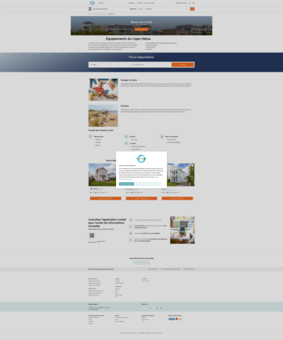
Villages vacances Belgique (94, 285)
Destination (132, 3)
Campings (117, 278)
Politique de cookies (150, 332)
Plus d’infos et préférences (141, 262)
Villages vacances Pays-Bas (94, 281)
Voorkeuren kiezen (154, 184)
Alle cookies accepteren (126, 184)
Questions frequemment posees (121, 317)
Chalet (116, 290)
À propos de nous (145, 319)
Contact (116, 319)
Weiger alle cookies (141, 184)
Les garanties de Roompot (93, 317)
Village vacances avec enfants (94, 292)
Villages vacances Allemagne (94, 283)
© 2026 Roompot (159, 332)
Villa (116, 297)
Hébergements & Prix (141, 29)
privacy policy (128, 179)
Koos (143, 321)
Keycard (90, 319)
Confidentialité (141, 332)
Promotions (140, 3)
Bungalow (117, 288)
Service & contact (149, 3)
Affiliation (143, 317)
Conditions (90, 323)
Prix (192, 9)
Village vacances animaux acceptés (95, 290)
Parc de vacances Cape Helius (100, 14)
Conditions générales (125, 332)
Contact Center (95, 309)
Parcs (89, 14)
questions (101, 307)
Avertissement (134, 332)
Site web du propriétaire (119, 321)
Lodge (116, 292)
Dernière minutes (145, 281)
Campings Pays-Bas (119, 283)
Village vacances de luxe (93, 295)
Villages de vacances (92, 278)
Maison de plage (118, 295)
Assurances (90, 321)
